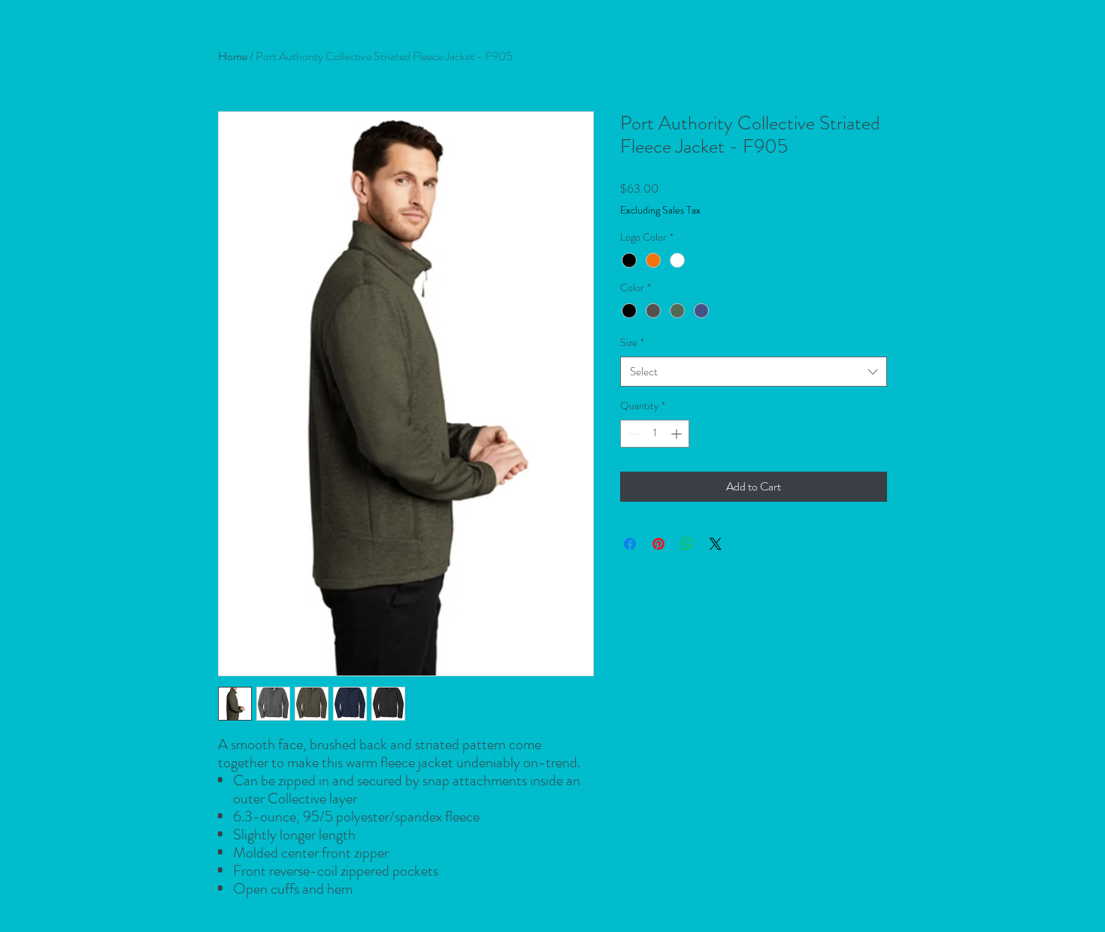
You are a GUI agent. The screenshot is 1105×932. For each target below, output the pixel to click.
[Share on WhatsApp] (687, 544)
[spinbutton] (654, 433)
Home (232, 56)
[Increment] (677, 433)
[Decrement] (631, 433)
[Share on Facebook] (630, 544)
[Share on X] (716, 544)
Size (632, 342)
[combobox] (753, 372)
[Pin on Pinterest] (658, 544)
